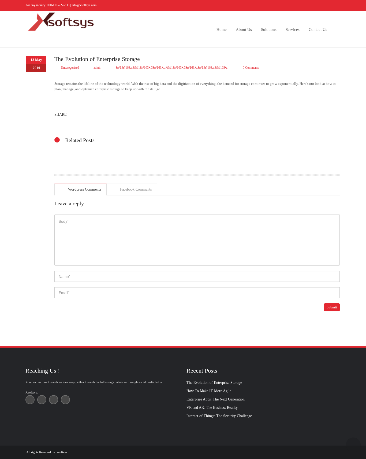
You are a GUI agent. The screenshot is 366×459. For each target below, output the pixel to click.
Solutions (269, 29)
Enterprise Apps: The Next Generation (215, 399)
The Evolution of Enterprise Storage (214, 383)
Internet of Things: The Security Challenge (219, 416)
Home (221, 29)
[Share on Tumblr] (104, 114)
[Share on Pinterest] (91, 114)
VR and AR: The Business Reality (212, 408)
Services (293, 29)
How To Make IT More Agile (208, 391)
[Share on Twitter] (78, 114)
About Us (244, 29)
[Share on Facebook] (144, 114)
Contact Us (318, 29)
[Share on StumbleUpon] (118, 114)
